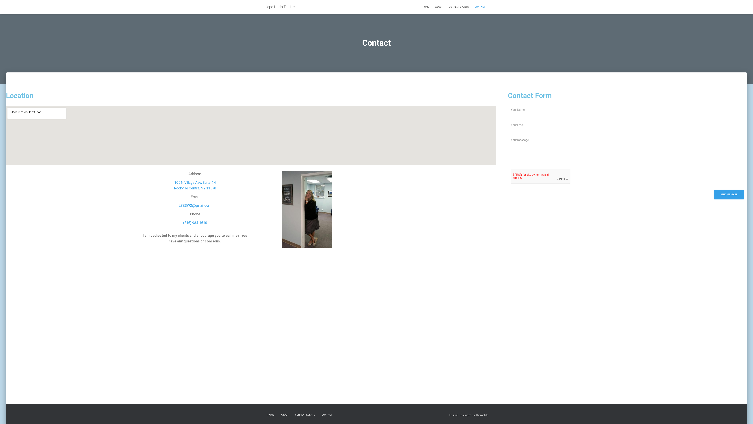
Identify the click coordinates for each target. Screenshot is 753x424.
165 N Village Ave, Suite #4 (195, 182)
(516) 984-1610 (195, 223)
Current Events (459, 6)
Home (426, 6)
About (439, 6)
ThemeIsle (482, 415)
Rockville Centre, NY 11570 (195, 188)
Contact (480, 6)
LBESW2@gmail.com (195, 205)
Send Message (729, 194)
